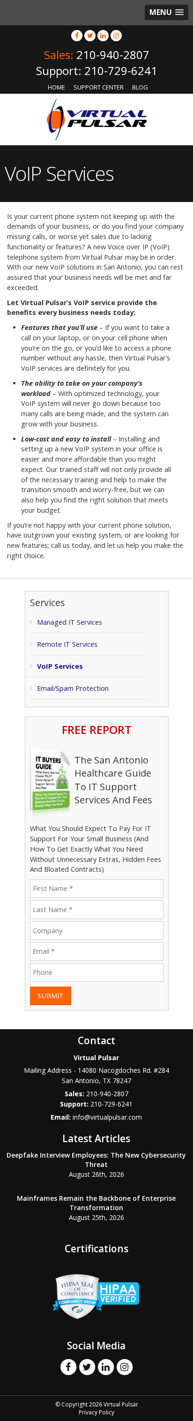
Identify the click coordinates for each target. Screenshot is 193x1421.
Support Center (99, 87)
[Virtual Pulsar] (97, 118)
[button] (166, 12)
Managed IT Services (69, 622)
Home (56, 87)
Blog (140, 87)
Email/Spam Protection (73, 688)
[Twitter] (89, 35)
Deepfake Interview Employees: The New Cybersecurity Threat (96, 1160)
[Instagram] (116, 35)
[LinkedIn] (103, 35)
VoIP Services (60, 666)
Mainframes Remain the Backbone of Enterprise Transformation (96, 1203)
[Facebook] (76, 35)
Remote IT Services (67, 644)
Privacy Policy (96, 1412)
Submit (50, 995)
